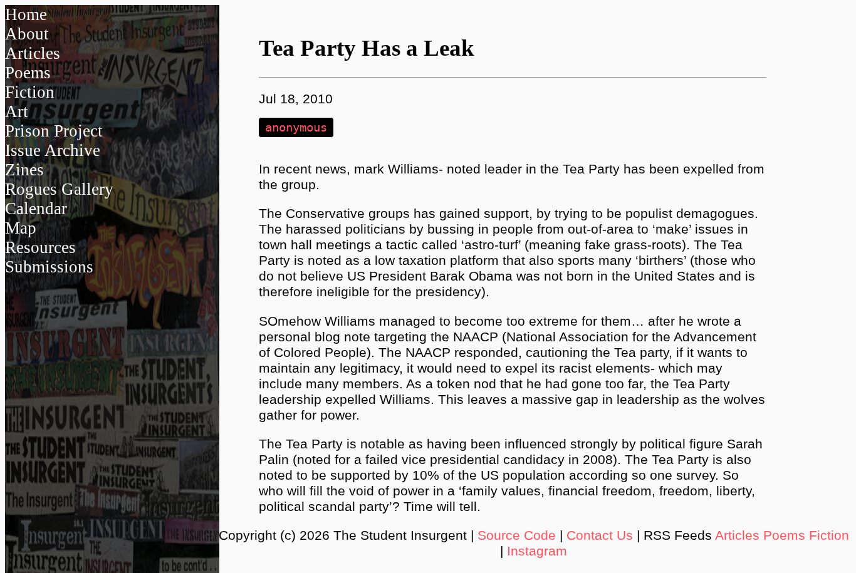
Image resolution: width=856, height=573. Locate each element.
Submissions (49, 266)
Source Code (517, 535)
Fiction (30, 92)
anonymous (296, 127)
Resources (40, 247)
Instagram (537, 551)
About (27, 33)
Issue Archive (52, 150)
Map (20, 228)
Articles (32, 53)
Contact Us (599, 535)
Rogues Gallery (59, 189)
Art (16, 111)
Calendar (36, 208)
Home (26, 14)
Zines (24, 169)
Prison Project (54, 130)
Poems (28, 72)
